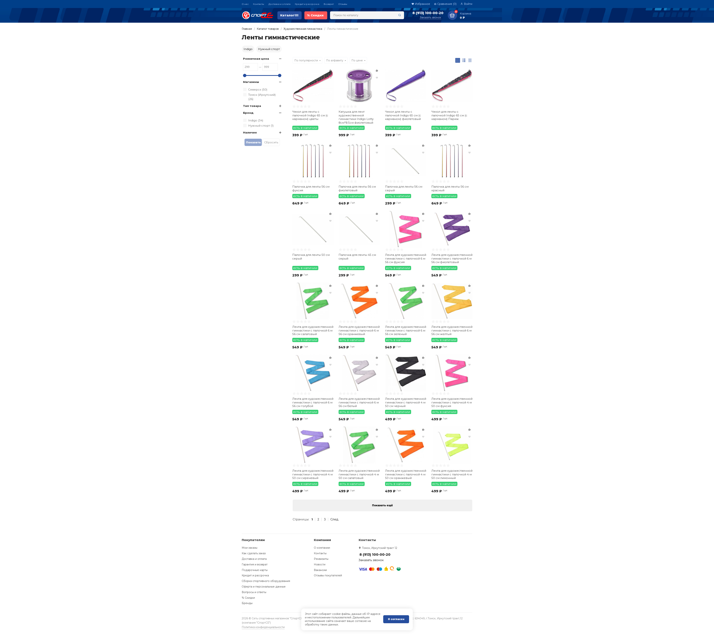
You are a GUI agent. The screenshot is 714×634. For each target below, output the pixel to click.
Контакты (258, 4)
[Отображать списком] (463, 60)
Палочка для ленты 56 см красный (450, 188)
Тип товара (252, 106)
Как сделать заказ (254, 553)
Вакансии (320, 570)
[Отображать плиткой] (457, 60)
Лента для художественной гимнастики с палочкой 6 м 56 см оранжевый (359, 330)
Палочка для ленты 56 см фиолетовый (357, 188)
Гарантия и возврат (255, 564)
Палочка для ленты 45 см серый (357, 256)
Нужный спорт (269, 49)
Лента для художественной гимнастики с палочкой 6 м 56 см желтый (451, 330)
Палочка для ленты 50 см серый (311, 256)
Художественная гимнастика (303, 28)
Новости (319, 564)
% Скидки (248, 597)
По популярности (306, 60)
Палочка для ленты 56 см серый (403, 188)
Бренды (247, 603)
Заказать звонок (430, 17)
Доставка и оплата (279, 4)
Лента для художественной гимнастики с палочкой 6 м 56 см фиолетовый (451, 258)
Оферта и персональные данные (264, 586)
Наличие (250, 132)
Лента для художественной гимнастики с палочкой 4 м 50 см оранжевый (405, 474)
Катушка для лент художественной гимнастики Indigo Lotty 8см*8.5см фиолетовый (356, 117)
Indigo (248, 49)
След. (334, 519)
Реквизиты (321, 559)
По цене (357, 60)
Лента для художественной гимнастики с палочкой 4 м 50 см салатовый (359, 474)
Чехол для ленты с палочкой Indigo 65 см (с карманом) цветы (310, 115)
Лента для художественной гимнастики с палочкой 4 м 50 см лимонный (451, 474)
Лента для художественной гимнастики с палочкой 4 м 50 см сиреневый (312, 474)
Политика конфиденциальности (263, 627)
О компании (322, 547)
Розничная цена (256, 58)
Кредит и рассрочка (307, 4)
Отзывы (342, 4)
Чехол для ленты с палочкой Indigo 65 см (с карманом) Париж (449, 115)
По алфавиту (334, 60)
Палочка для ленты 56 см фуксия (310, 188)
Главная (247, 28)
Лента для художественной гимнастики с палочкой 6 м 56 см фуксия (405, 258)
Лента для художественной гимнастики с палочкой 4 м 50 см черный (405, 402)
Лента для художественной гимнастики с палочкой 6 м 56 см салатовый (312, 330)
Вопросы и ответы (254, 592)
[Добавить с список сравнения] (330, 71)
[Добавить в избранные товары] (330, 78)
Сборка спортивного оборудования (266, 581)
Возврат (329, 4)
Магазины (251, 82)
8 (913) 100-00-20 (427, 13)
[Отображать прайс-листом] (470, 60)
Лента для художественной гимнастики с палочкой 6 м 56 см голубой (312, 402)
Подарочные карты (255, 570)
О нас (245, 4)
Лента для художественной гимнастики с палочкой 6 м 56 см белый (359, 402)
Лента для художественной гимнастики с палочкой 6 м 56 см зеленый (405, 330)
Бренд (248, 113)
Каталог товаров (268, 28)
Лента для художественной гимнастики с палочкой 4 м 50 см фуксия (451, 402)
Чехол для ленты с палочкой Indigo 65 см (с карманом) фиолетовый (403, 115)
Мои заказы (249, 547)
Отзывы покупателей (328, 575)
